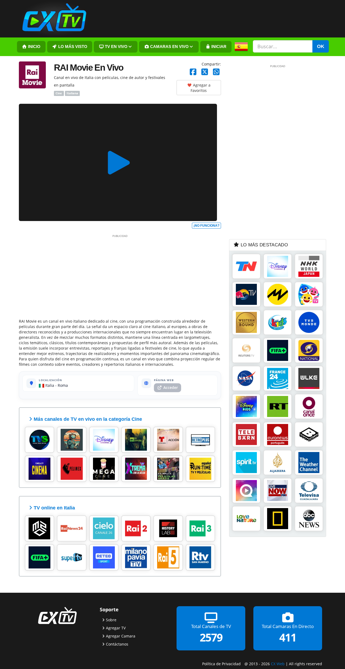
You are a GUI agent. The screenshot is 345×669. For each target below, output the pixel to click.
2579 (211, 637)
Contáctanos (117, 643)
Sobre (111, 619)
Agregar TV (116, 627)
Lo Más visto (72, 46)
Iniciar (218, 46)
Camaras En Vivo (169, 46)
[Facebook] (193, 72)
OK (320, 46)
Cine (59, 93)
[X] (204, 72)
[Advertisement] (120, 275)
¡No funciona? (206, 225)
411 (287, 637)
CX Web (278, 663)
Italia (49, 385)
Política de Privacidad (221, 663)
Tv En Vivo (115, 46)
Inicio (33, 46)
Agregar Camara (120, 635)
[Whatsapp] (216, 72)
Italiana (72, 93)
